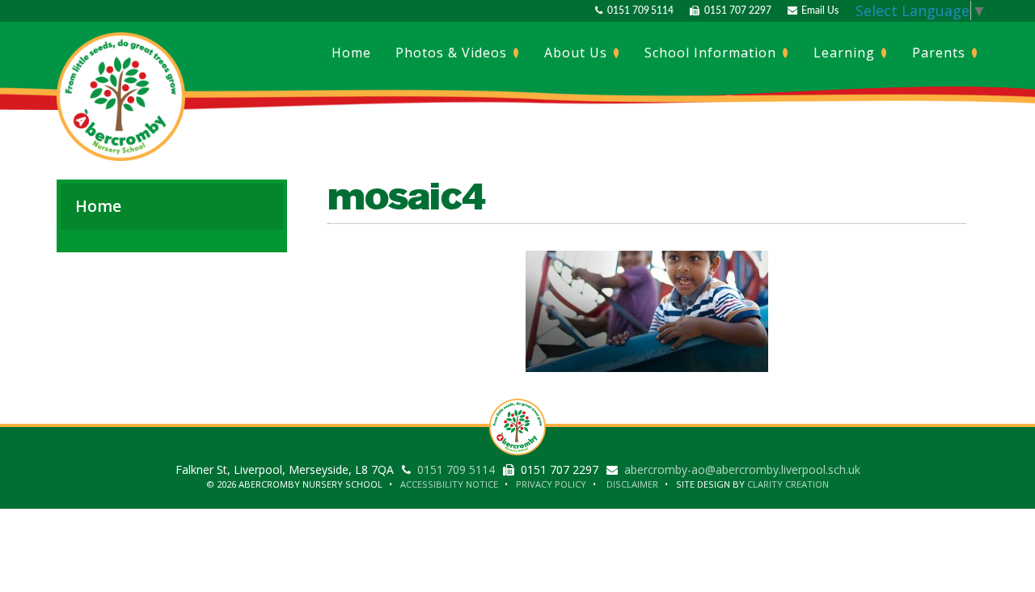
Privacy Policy (551, 484)
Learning (846, 52)
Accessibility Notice (449, 484)
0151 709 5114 (638, 10)
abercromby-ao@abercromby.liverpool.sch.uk (742, 469)
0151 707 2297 (735, 10)
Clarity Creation (788, 484)
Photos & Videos (453, 52)
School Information (712, 52)
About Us (577, 52)
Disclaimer (632, 484)
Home (351, 52)
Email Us (817, 10)
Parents (941, 52)
